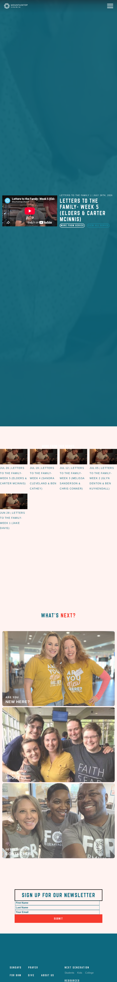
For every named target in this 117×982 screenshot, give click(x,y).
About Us (47, 975)
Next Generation (77, 967)
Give (31, 975)
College (89, 972)
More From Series (72, 225)
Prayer (33, 967)
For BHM (15, 975)
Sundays (15, 967)
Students (69, 972)
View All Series (98, 225)
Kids (79, 972)
